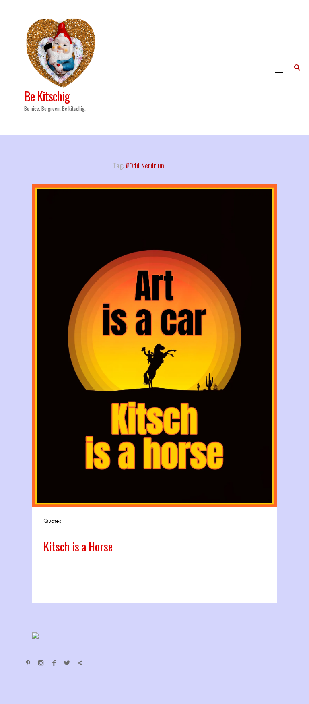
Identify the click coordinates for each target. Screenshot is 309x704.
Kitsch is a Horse (78, 546)
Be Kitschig (47, 96)
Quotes (52, 521)
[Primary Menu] (279, 72)
